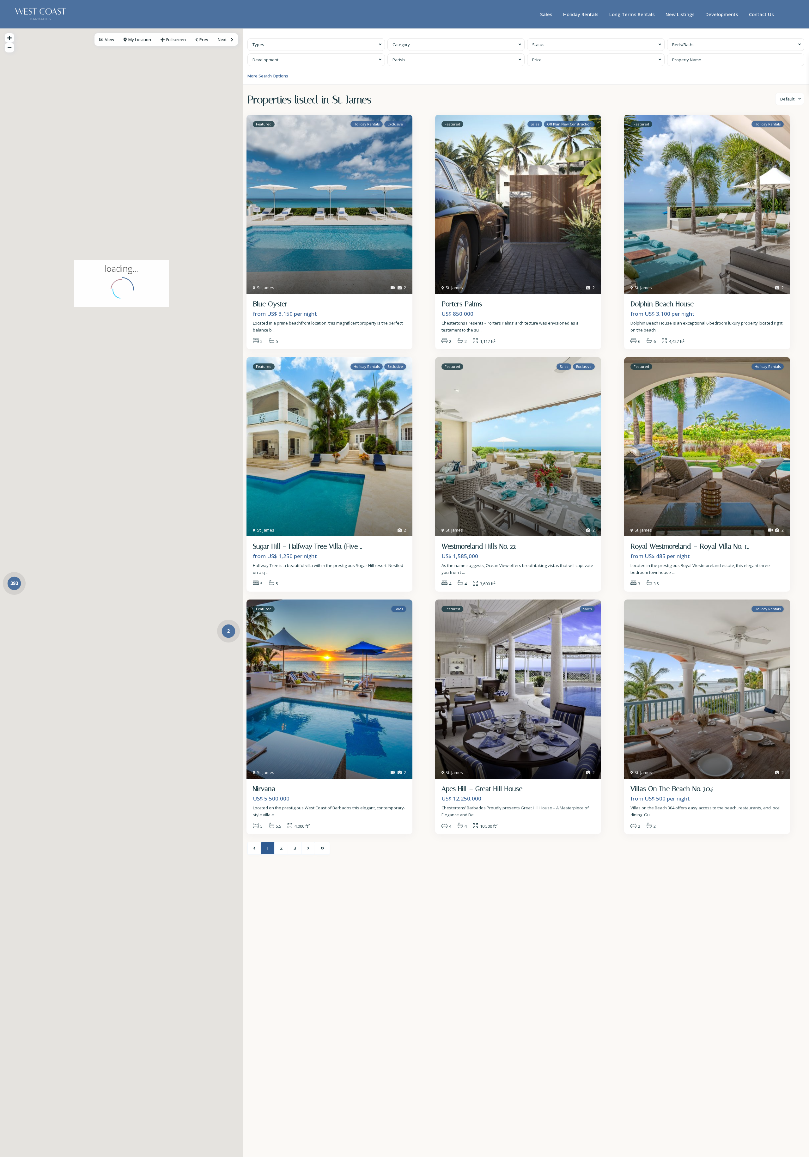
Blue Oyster (270, 304)
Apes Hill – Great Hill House (481, 789)
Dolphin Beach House (662, 304)
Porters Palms (461, 304)
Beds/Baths (683, 44)
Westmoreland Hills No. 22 (478, 546)
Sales (546, 14)
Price (537, 60)
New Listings (680, 14)
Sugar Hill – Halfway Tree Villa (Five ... (307, 546)
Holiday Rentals (581, 14)
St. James (265, 287)
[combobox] (316, 44)
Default (787, 99)
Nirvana (264, 789)
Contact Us (761, 14)
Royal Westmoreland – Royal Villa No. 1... (689, 546)
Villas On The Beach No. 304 (671, 789)
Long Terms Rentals (632, 14)
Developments (721, 14)
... (274, 330)
